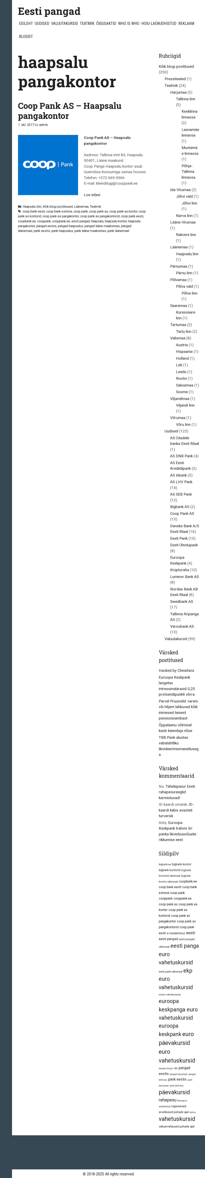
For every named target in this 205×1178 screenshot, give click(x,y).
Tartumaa (178, 324)
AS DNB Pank (181, 456)
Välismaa (177, 338)
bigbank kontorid (169, 870)
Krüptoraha (179, 570)
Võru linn (183, 424)
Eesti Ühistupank (184, 545)
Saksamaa (184, 385)
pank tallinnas (176, 1085)
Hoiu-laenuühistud (158, 23)
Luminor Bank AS (184, 576)
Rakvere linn (186, 234)
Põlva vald (184, 286)
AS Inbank (178, 475)
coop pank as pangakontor (60, 216)
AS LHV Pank (181, 482)
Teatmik (87, 23)
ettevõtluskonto (174, 994)
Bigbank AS (179, 506)
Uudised (42, 23)
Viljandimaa (179, 398)
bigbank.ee (165, 864)
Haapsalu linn (32, 206)
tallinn (193, 1112)
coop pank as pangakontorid (100, 216)
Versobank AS (182, 626)
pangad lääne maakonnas (102, 226)
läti (176, 1068)
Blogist (26, 36)
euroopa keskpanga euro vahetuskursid (178, 1009)
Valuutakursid (64, 23)
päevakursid (174, 1092)
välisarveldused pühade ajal (176, 1126)
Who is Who (128, 23)
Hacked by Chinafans (176, 670)
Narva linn (184, 215)
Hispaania (184, 351)
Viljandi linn (185, 405)
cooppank (44, 221)
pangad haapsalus (70, 226)
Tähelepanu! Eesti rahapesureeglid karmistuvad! (177, 792)
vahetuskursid (177, 1118)
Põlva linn (189, 293)
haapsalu (97, 221)
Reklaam (186, 23)
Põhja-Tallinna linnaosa (188, 172)
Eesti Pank (179, 538)
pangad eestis (46, 226)
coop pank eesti (132, 216)
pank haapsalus (62, 231)
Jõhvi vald (184, 196)
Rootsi (181, 378)
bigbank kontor (181, 864)
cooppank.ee (61, 221)
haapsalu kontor (116, 221)
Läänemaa (81, 206)
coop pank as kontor (123, 211)
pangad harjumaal (178, 1074)
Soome (182, 392)
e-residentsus (176, 933)
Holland (182, 358)
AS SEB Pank (181, 494)
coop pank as (98, 211)
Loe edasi (92, 194)
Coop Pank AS (182, 513)
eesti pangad (80, 221)
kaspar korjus (166, 1068)
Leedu (181, 371)
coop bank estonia (59, 211)
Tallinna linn (185, 99)
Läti (179, 365)
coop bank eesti (34, 211)
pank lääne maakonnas (90, 231)
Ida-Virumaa (180, 189)
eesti (190, 932)
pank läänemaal (118, 231)
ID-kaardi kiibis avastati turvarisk (176, 810)
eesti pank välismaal (170, 971)
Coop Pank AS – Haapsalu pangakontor (70, 110)
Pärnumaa (178, 266)
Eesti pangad (49, 11)
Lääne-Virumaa (183, 222)
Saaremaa (178, 305)
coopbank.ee (27, 221)
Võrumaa (177, 417)
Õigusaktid (106, 23)
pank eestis (42, 231)
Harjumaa (178, 92)
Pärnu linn (184, 273)
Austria (182, 345)
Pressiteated (175, 79)
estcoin (162, 994)
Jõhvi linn (189, 203)
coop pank (80, 211)
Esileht (26, 23)
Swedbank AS (181, 601)
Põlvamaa (178, 279)
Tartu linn (183, 331)
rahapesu (167, 1099)
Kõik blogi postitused (58, 206)
